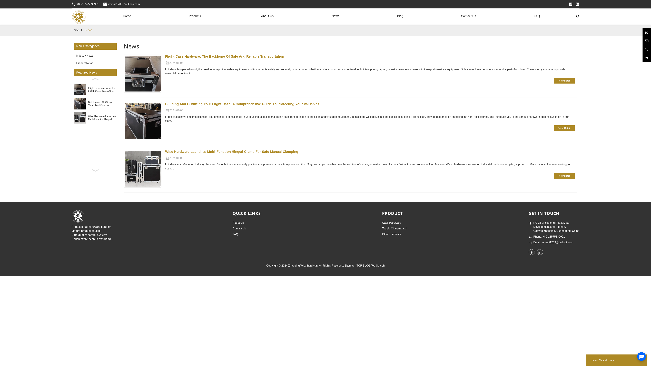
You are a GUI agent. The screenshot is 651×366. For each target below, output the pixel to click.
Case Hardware (391, 222)
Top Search (378, 265)
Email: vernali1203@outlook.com (553, 242)
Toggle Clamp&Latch (394, 228)
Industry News (84, 55)
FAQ (235, 234)
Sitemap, (350, 265)
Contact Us (239, 228)
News (88, 30)
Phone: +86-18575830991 (549, 236)
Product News (84, 63)
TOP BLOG (363, 265)
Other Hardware (391, 234)
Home (75, 30)
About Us (238, 222)
